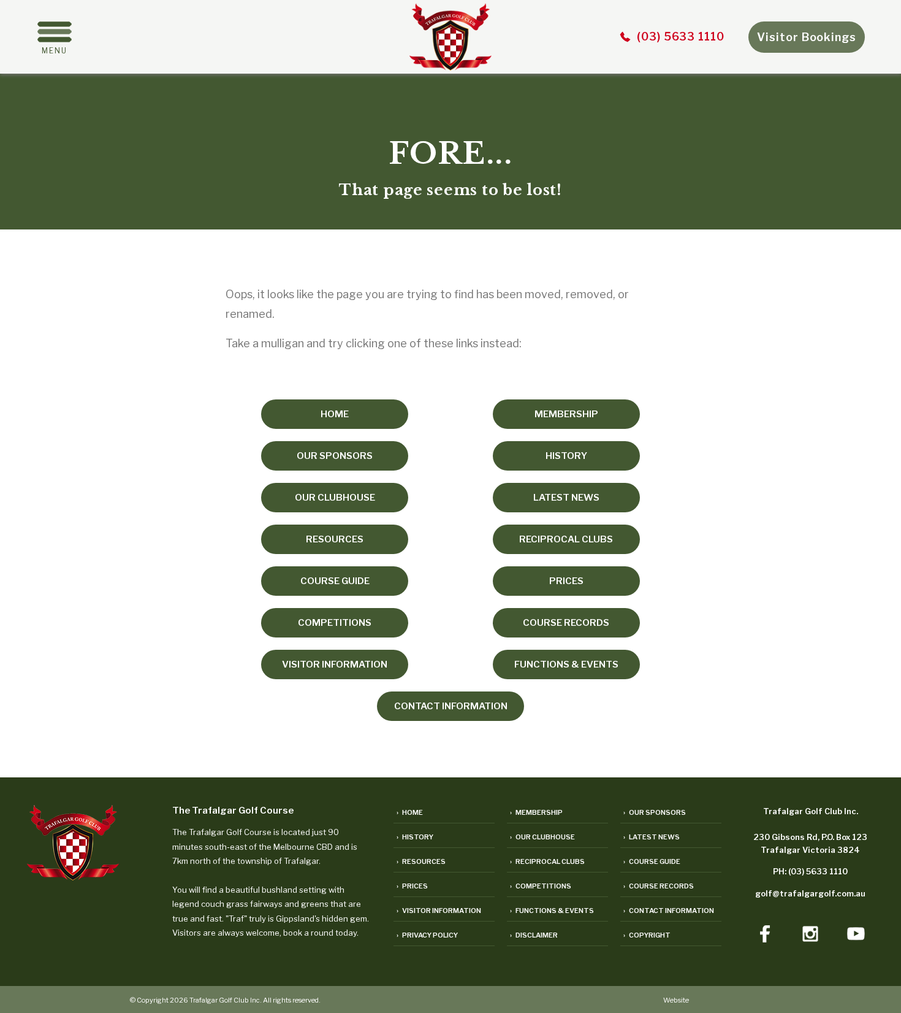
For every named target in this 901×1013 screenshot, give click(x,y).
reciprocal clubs (566, 539)
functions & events (566, 664)
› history (415, 837)
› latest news (651, 837)
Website (676, 1000)
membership (566, 414)
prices (566, 581)
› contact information (668, 910)
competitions (334, 622)
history (566, 455)
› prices (412, 886)
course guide (335, 581)
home (335, 414)
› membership (536, 812)
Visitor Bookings (806, 37)
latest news (566, 497)
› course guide (651, 861)
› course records (658, 886)
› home (410, 812)
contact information (451, 706)
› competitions (540, 886)
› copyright (647, 935)
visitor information (334, 664)
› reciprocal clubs (547, 861)
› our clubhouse (542, 837)
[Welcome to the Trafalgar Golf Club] (450, 66)
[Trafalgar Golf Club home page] (73, 876)
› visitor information (439, 910)
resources (334, 539)
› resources (421, 861)
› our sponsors (654, 812)
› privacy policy (427, 935)
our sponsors (335, 455)
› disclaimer (534, 935)
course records (566, 622)
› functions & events (552, 910)
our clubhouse (335, 497)
